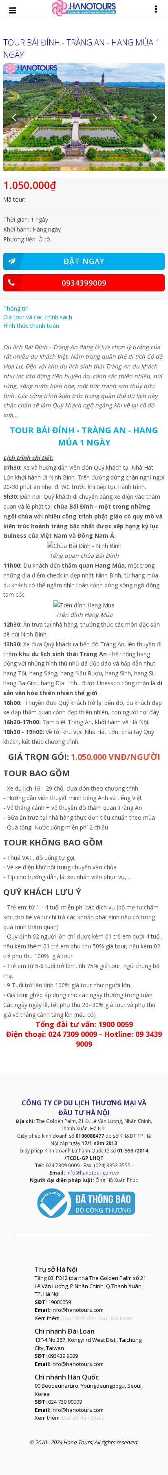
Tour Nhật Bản (79, 1318)
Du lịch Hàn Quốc (83, 1417)
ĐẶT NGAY (84, 261)
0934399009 (84, 283)
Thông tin (16, 308)
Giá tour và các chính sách (37, 317)
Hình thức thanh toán (31, 326)
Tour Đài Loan (115, 1318)
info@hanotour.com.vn (92, 1172)
